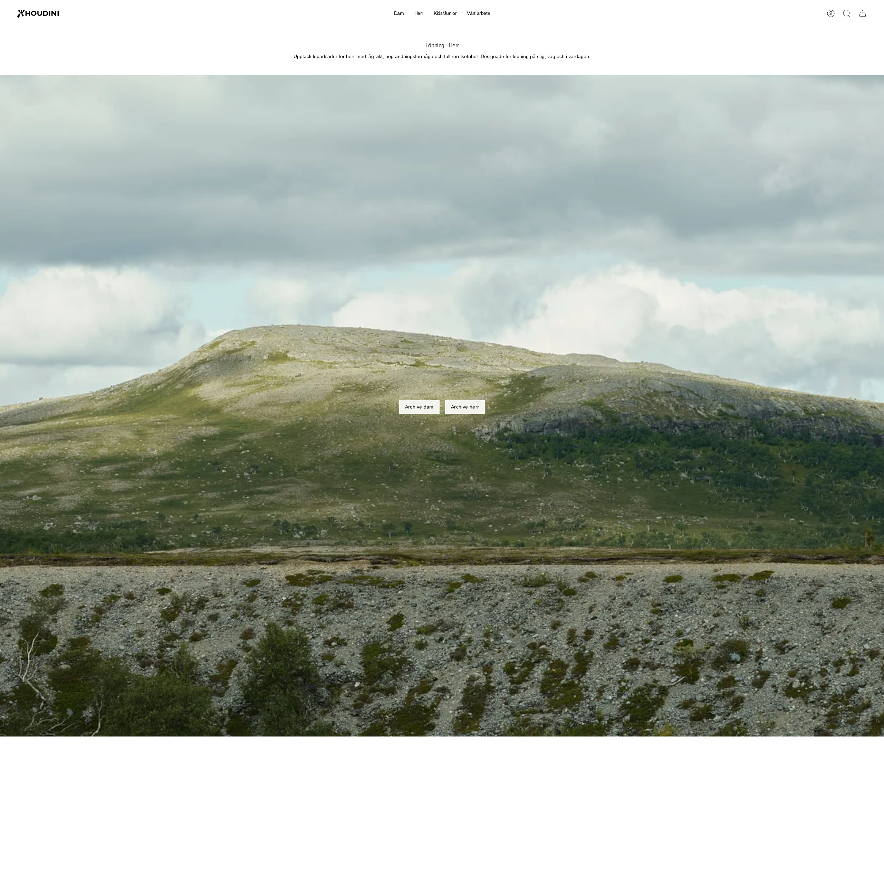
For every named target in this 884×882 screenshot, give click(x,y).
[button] (399, 13)
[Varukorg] (863, 13)
